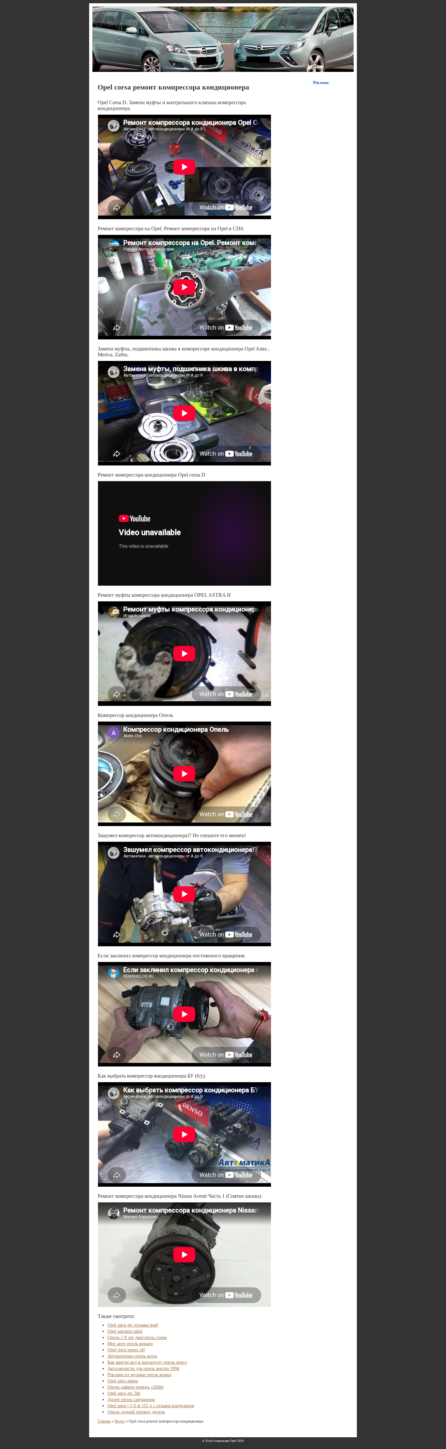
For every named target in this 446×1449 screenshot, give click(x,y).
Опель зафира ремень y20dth (135, 1387)
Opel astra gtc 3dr (123, 1393)
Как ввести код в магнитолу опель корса (147, 1362)
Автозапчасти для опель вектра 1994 (143, 1368)
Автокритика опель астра (132, 1356)
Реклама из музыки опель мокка (139, 1374)
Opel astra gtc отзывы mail (132, 1325)
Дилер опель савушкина (131, 1399)
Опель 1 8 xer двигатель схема (137, 1337)
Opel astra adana (122, 1380)
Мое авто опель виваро (130, 1343)
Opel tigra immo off (126, 1349)
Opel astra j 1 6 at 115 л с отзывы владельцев (150, 1405)
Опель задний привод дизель (136, 1411)
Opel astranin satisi (124, 1331)
